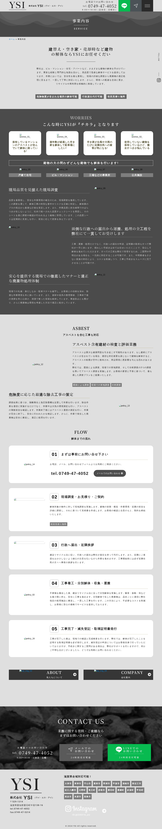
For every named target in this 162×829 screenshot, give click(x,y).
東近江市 (136, 783)
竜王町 (92, 790)
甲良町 (140, 790)
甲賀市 (116, 783)
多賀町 (130, 790)
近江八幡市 (70, 790)
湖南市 (126, 783)
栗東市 (97, 783)
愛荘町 (111, 790)
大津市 (68, 783)
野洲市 (106, 783)
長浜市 (68, 796)
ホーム (12, 39)
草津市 (77, 783)
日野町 (82, 790)
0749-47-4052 (102, 6)
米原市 (77, 796)
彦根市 (101, 790)
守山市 (87, 783)
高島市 (87, 796)
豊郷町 (120, 790)
